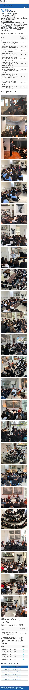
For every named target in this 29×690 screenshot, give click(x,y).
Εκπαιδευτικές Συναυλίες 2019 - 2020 (11, 672)
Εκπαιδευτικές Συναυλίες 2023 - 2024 (11, 667)
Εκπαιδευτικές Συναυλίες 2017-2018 (11, 674)
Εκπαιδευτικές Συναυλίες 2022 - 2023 (11, 669)
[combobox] (25, 7)
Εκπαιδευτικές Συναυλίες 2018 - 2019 (11, 677)
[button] (14, 105)
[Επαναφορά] (1, 3)
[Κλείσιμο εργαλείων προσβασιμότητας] (4, 3)
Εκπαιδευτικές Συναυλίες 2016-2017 (11, 679)
